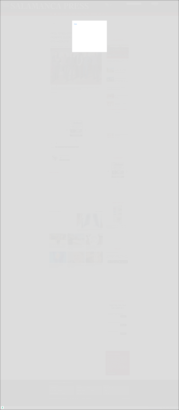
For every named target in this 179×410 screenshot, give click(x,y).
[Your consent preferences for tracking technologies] (2, 407)
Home (75, 24)
